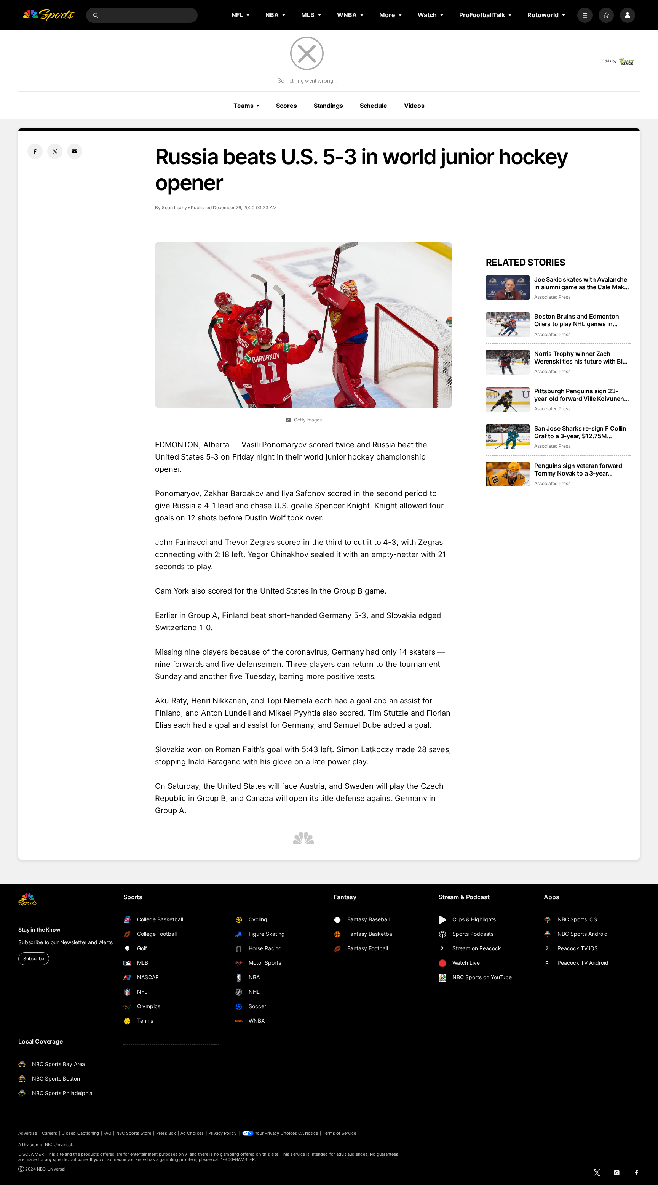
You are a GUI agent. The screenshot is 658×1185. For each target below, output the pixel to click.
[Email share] (74, 151)
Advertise (27, 1133)
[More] (585, 15)
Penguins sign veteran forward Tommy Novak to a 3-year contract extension (578, 469)
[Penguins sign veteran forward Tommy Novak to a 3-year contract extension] (508, 474)
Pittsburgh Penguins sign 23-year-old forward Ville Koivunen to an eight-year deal (579, 394)
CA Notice (308, 1133)
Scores (286, 105)
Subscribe (33, 958)
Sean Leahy (174, 207)
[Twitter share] (54, 151)
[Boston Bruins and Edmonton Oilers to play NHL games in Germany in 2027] (508, 324)
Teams (243, 105)
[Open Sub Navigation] (248, 15)
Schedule (373, 105)
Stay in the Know (39, 929)
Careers (49, 1133)
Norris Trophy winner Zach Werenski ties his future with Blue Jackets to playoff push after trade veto (582, 357)
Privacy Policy (222, 1133)
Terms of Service (339, 1133)
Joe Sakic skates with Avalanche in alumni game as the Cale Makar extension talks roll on (582, 283)
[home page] (49, 15)
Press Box (166, 1133)
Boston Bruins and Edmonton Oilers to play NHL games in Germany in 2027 (576, 320)
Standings (328, 105)
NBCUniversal (58, 1144)
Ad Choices (192, 1133)
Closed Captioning (80, 1133)
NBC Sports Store (134, 1133)
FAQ (107, 1133)
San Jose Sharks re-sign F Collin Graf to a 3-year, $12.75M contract (580, 432)
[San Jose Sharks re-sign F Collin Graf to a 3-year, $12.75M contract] (508, 436)
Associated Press (552, 297)
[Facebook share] (35, 151)
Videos (414, 105)
